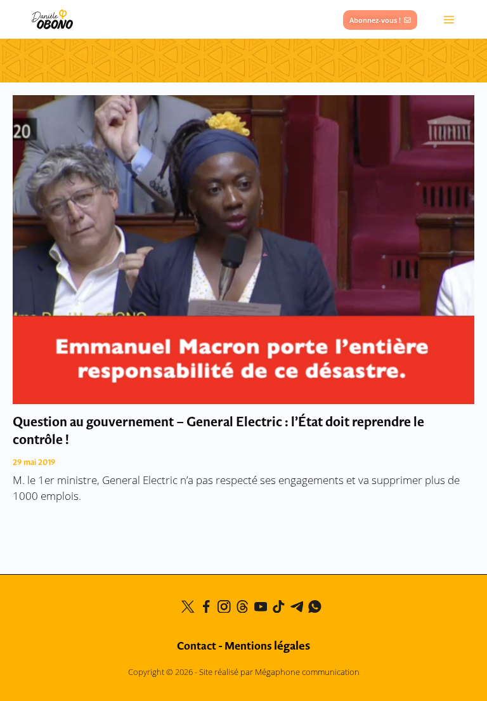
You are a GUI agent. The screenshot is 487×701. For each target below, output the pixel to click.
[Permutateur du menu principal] (449, 19)
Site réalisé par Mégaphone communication (279, 672)
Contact (196, 646)
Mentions (267, 646)
